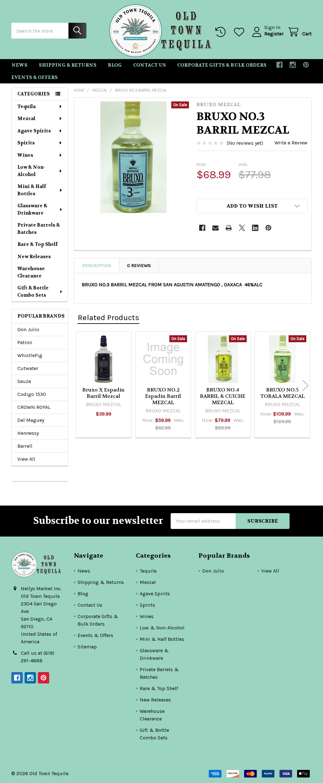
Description (96, 265)
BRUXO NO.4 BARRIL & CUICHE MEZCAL (222, 396)
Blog (115, 65)
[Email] (215, 228)
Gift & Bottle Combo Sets (33, 291)
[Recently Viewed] (221, 32)
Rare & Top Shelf (37, 244)
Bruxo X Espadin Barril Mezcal (103, 392)
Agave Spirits (34, 131)
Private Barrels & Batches (38, 228)
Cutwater (27, 368)
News (19, 65)
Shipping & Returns (68, 65)
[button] (252, 206)
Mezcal (26, 118)
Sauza (24, 381)
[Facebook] (279, 64)
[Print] (228, 228)
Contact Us (149, 65)
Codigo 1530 (31, 394)
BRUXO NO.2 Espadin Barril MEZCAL (163, 396)
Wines (25, 155)
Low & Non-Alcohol (31, 171)
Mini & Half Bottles (31, 190)
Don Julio (28, 329)
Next (305, 385)
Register (274, 34)
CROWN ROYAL (33, 407)
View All (26, 459)
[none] (133, 157)
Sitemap (87, 647)
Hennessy (28, 433)
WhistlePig (29, 355)
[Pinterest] (306, 64)
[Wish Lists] (240, 32)
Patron (24, 342)
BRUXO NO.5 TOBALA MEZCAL (282, 392)
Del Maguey (30, 420)
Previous (80, 385)
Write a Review (291, 143)
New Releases (34, 256)
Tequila (26, 106)
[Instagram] (292, 64)
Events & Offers (34, 77)
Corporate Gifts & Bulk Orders (222, 65)
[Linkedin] (255, 228)
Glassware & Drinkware (32, 209)
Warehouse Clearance (31, 272)
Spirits (26, 143)
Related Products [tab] (108, 317)
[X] (242, 228)
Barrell (24, 446)
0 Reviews (139, 265)
